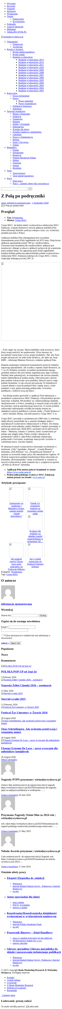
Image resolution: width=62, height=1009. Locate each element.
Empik (16, 150)
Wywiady (11, 3)
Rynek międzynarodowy (24, 52)
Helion (16, 160)
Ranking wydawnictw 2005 (31, 80)
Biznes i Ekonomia (21, 114)
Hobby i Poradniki (21, 124)
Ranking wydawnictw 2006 (31, 78)
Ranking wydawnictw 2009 (31, 70)
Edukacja (17, 116)
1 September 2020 (40, 203)
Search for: (6, 615)
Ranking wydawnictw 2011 (31, 65)
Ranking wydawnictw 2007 (31, 75)
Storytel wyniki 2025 (13, 698)
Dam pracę (18, 181)
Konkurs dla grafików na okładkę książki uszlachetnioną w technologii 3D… (35, 536)
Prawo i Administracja (23, 137)
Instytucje (11, 11)
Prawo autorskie (25, 101)
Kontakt (10, 977)
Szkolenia (17, 109)
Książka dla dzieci (21, 129)
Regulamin (12, 990)
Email (4, 627)
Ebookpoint (18, 152)
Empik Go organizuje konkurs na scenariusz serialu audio (35, 508)
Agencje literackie (15, 27)
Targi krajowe (19, 173)
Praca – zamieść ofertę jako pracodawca (31, 183)
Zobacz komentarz (9, 795)
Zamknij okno (8, 995)
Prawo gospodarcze (27, 103)
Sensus (16, 165)
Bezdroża (17, 168)
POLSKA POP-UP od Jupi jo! (19, 671)
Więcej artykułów (9, 759)
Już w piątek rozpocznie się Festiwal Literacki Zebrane (35, 563)
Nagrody (11, 8)
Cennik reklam (13, 980)
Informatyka (18, 127)
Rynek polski (19, 54)
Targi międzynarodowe (23, 176)
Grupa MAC (21, 220)
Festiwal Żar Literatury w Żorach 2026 (24, 712)
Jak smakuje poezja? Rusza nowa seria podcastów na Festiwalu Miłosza (16, 564)
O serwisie (12, 982)
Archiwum (17, 47)
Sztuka (16, 145)
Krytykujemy (19, 21)
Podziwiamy (18, 19)
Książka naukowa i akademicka (27, 132)
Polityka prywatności (16, 988)
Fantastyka (17, 119)
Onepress (17, 163)
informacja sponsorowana (16, 603)
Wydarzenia (12, 14)
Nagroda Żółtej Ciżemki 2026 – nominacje (26, 685)
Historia (16, 121)
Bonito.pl (17, 155)
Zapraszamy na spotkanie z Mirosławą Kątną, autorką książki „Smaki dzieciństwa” (16, 509)
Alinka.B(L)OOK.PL (17, 32)
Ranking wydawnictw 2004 (31, 83)
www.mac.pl (38, 477)
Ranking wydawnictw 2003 (31, 85)
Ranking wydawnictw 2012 (31, 62)
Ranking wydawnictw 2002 (31, 88)
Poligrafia (11, 24)
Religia (16, 139)
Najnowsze (18, 44)
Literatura (17, 134)
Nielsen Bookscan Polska (24, 158)
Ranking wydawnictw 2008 (31, 72)
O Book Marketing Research (20, 985)
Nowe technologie (21, 96)
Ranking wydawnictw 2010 (31, 67)
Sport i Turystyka (20, 142)
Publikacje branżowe (22, 106)
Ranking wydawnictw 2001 (31, 90)
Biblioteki (11, 29)
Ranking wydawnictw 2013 (31, 59)
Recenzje (11, 6)
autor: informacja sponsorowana (15, 203)
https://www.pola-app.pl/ (19, 472)
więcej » (5, 643)
